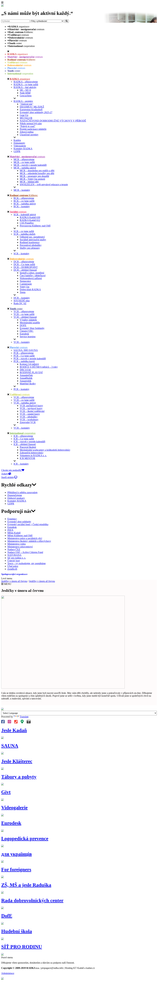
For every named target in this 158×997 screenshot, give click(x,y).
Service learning (27, 336)
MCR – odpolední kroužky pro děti (37, 173)
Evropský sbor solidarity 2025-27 (36, 112)
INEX (10, 530)
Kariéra (17, 140)
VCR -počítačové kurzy (31, 405)
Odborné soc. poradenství (32, 237)
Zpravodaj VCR (28, 422)
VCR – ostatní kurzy (30, 414)
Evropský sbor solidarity (19, 521)
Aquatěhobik (26, 378)
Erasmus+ (12, 518)
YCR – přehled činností (25, 317)
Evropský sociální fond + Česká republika (27, 524)
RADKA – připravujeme (26, 81)
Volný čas (24, 286)
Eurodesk (24, 333)
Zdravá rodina (26, 132)
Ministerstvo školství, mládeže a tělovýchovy (29, 541)
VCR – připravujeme (24, 397)
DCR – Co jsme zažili (24, 264)
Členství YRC (26, 331)
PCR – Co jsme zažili (24, 355)
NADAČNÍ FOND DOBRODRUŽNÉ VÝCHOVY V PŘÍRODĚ (53, 120)
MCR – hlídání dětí (29, 181)
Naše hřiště (25, 93)
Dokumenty (19, 143)
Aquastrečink (26, 375)
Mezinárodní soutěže (30, 322)
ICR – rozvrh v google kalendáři (29, 441)
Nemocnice (25, 281)
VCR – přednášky (28, 416)
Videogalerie (20, 145)
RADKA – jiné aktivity (25, 87)
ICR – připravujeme (23, 436)
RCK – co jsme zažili (24, 201)
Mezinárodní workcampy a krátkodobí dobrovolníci (45, 450)
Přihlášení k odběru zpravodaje (22, 492)
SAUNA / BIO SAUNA (26, 350)
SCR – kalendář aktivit (25, 214)
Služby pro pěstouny (30, 248)
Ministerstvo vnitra (16, 544)
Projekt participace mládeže (33, 129)
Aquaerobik (25, 381)
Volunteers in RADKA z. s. (33, 455)
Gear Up (24, 115)
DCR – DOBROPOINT (26, 267)
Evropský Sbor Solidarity (32, 328)
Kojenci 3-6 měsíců (29, 364)
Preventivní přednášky (31, 245)
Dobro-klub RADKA (30, 289)
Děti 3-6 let (25, 369)
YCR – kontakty (22, 342)
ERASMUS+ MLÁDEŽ (32, 106)
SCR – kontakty (21, 253)
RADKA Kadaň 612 (30, 220)
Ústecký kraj (13, 560)
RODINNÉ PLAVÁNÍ (31, 372)
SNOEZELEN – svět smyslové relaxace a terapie (44, 184)
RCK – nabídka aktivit (25, 203)
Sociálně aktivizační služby (33, 239)
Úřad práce (12, 566)
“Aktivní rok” (26, 104)
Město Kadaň (14, 532)
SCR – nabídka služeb (24, 234)
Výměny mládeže (28, 320)
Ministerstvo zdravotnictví (20, 546)
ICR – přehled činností (25, 444)
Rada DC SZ (20, 303)
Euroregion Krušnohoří (31, 109)
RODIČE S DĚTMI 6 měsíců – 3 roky (39, 367)
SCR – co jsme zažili (24, 231)
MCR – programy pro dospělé (34, 176)
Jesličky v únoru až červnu (14, 581)
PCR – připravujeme (24, 353)
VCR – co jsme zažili (24, 400)
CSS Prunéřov (27, 223)
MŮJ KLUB (26, 118)
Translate (24, 716)
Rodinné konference (30, 242)
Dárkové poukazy (16, 498)
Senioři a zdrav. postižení (32, 272)
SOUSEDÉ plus (22, 300)
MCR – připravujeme (24, 159)
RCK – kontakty (22, 206)
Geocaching (25, 95)
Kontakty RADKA (23, 148)
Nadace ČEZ (13, 549)
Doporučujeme (14, 495)
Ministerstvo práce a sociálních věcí (24, 538)
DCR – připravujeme (24, 261)
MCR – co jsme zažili (24, 162)
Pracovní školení (28, 447)
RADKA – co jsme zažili (26, 84)
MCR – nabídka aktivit (25, 167)
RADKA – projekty (23, 101)
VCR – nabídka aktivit (25, 402)
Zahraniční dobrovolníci (31, 452)
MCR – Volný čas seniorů (32, 179)
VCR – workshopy (29, 419)
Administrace (7, 973)
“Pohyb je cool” (27, 126)
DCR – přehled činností (25, 270)
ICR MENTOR (27, 458)
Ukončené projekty (29, 134)
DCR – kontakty (22, 298)
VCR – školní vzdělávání (32, 411)
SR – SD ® (25, 90)
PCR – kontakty (21, 389)
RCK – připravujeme (24, 198)
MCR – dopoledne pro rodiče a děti (37, 170)
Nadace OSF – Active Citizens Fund (25, 552)
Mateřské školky (28, 383)
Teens (22, 292)
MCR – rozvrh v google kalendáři (30, 165)
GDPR (17, 151)
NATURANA (14, 555)
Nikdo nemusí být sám (31, 123)
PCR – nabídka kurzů (24, 361)
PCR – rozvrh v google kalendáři (30, 358)
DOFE (23, 325)
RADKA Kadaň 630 (30, 217)
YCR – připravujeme (24, 311)
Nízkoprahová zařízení (31, 278)
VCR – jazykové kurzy (31, 408)
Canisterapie (26, 284)
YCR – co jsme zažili (24, 314)
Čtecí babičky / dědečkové (33, 275)
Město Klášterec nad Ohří (19, 535)
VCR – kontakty (22, 428)
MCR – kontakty (22, 190)
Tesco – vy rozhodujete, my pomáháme (26, 563)
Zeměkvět (12, 569)
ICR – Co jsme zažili (24, 438)
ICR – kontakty (21, 464)
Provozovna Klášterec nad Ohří (35, 225)
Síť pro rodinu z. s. (16, 557)
